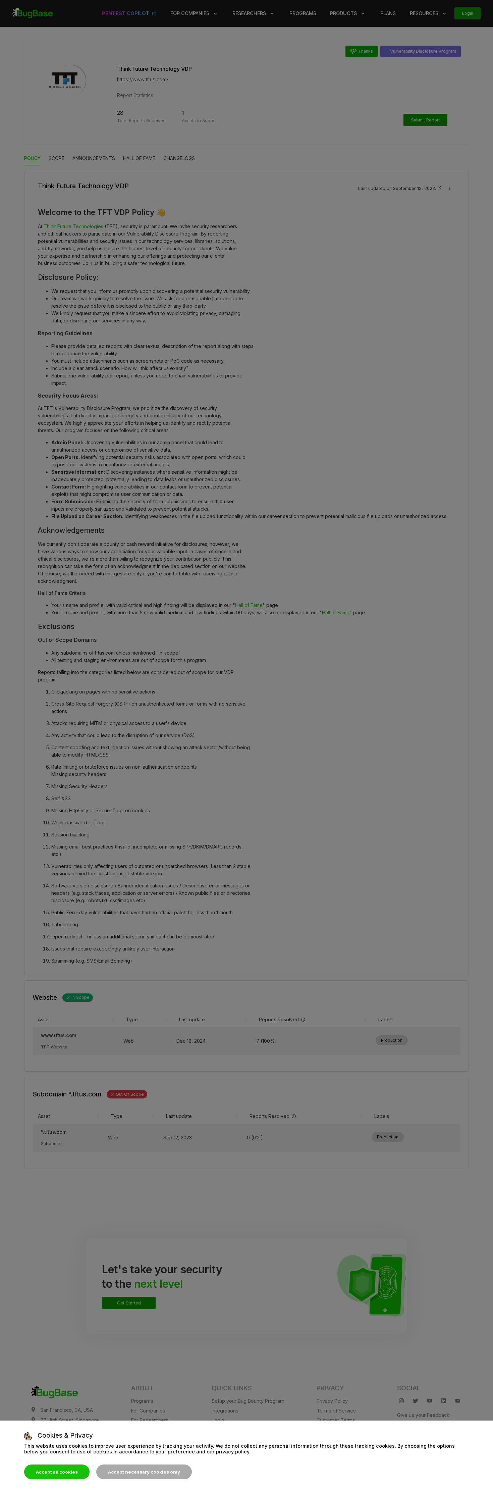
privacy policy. (233, 1451)
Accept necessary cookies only (144, 1472)
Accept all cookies (57, 1472)
